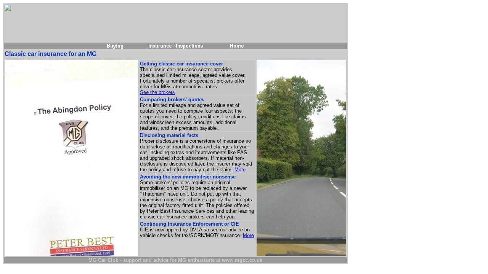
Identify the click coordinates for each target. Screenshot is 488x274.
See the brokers (157, 92)
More (240, 169)
